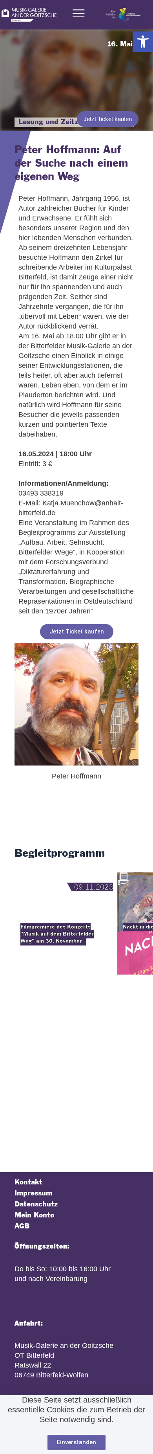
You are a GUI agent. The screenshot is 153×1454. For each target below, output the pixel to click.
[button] (143, 41)
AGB (22, 1226)
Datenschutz (36, 1204)
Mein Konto (34, 1215)
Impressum (33, 1193)
